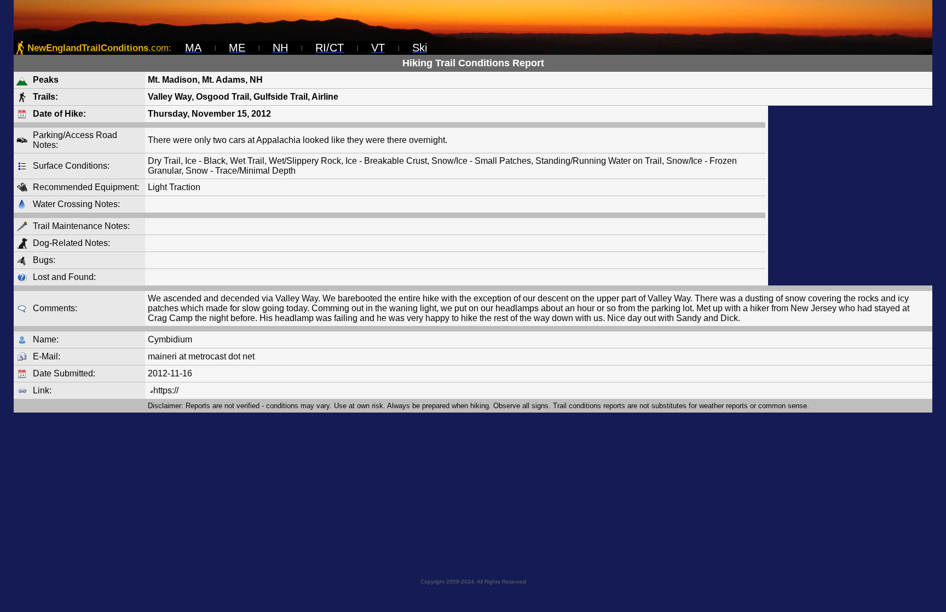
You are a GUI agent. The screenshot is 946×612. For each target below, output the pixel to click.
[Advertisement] (850, 195)
